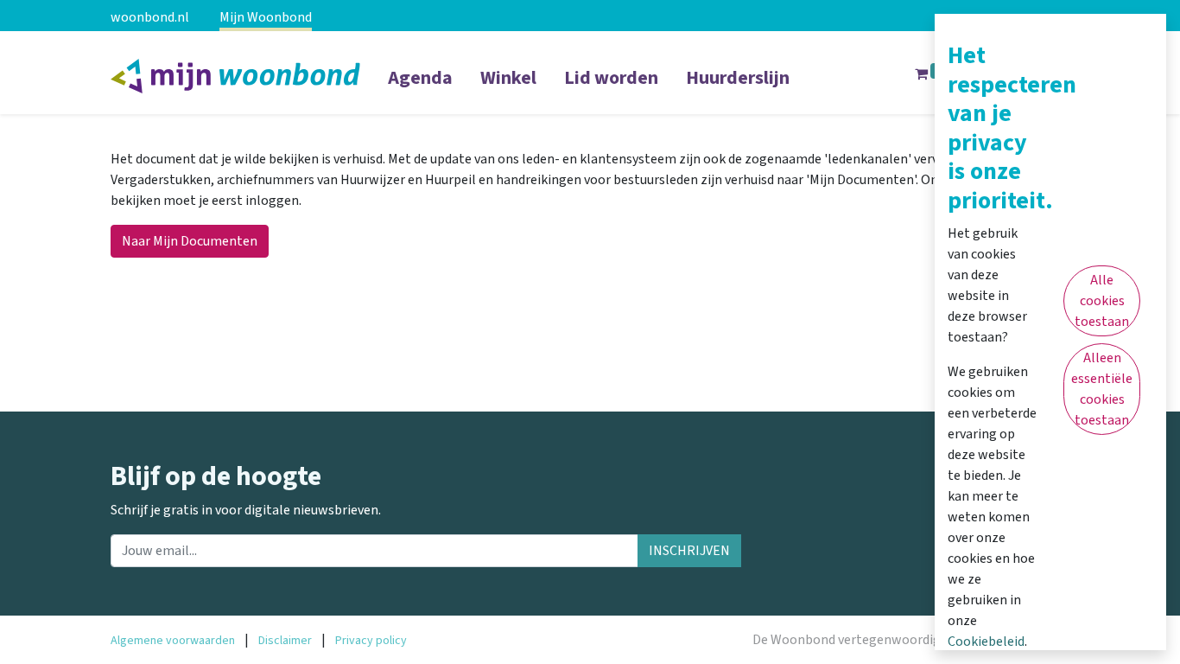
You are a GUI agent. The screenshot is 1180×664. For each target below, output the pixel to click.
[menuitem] (420, 89)
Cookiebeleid (986, 641)
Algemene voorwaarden (173, 640)
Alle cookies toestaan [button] (1102, 301)
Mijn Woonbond (265, 17)
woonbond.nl (150, 17)
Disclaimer (285, 640)
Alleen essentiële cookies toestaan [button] (1101, 389)
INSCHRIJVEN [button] (689, 550)
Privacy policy (371, 640)
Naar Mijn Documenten (189, 241)
